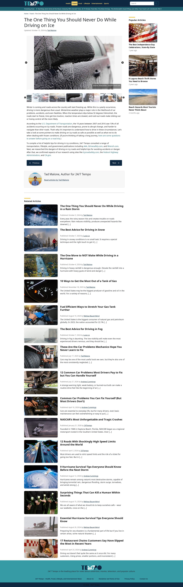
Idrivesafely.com (95, 146)
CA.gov (48, 155)
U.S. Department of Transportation (57, 123)
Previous (26, 63)
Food (80, 3)
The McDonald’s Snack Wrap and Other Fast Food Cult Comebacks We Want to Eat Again (142, 9)
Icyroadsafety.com (91, 152)
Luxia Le (86, 236)
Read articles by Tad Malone (56, 180)
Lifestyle (87, 3)
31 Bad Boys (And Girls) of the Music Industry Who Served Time (58, 9)
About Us (90, 579)
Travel (74, 3)
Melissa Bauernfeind (91, 316)
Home (26, 14)
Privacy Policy (130, 579)
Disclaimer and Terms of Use (109, 579)
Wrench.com (112, 146)
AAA (85, 146)
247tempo (88, 425)
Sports (106, 3)
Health (68, 3)
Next (122, 63)
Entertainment (97, 3)
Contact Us (144, 579)
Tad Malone (51, 30)
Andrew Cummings (88, 382)
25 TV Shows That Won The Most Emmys (96, 9)
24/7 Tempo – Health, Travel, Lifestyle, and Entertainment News (58, 579)
